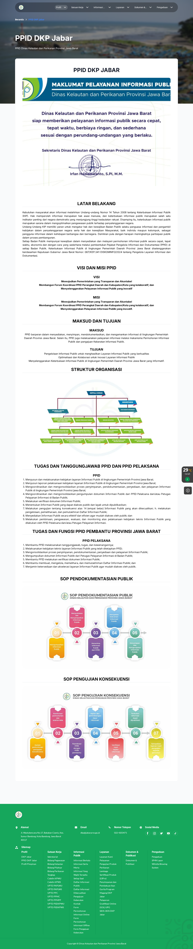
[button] (61, 7)
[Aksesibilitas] (188, 490)
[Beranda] (34, 7)
